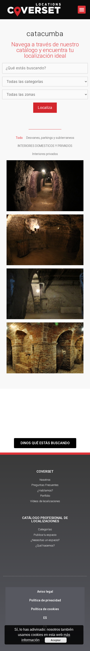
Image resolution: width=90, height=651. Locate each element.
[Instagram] (57, 566)
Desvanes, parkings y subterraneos (50, 137)
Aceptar (56, 640)
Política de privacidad (45, 600)
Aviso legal (45, 591)
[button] (82, 10)
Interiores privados (45, 154)
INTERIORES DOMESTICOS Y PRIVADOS (45, 146)
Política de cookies (45, 609)
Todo (19, 137)
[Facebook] (33, 566)
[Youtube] (45, 566)
